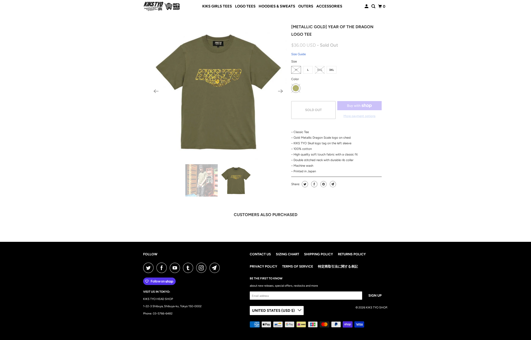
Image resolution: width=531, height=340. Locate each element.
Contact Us (260, 254)
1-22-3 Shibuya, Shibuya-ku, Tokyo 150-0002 (172, 306)
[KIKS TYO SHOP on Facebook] (162, 268)
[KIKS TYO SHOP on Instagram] (202, 268)
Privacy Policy (263, 266)
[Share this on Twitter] (304, 184)
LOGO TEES (245, 6)
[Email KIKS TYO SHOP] (215, 268)
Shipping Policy (318, 254)
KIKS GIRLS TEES (217, 6)
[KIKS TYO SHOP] (161, 6)
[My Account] (367, 6)
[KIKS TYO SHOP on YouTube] (176, 268)
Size (294, 61)
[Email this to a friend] (332, 184)
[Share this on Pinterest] (323, 184)
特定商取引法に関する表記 (338, 266)
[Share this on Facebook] (313, 184)
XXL (319, 69)
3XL (331, 69)
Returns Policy (352, 254)
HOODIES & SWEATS (277, 6)
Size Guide (298, 54)
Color (295, 79)
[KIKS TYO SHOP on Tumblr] (189, 268)
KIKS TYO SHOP (376, 307)
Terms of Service (297, 266)
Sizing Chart (287, 254)
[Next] (280, 91)
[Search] (374, 6)
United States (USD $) (274, 310)
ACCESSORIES (329, 6)
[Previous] (156, 91)
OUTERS (305, 6)
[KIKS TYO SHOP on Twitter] (149, 268)
